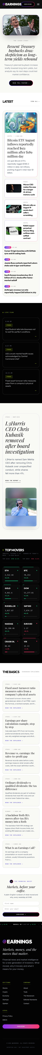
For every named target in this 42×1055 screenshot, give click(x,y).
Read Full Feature (21, 83)
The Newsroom (29, 996)
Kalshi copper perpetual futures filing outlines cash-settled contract (29, 231)
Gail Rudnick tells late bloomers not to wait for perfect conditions (20, 330)
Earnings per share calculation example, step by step (20, 724)
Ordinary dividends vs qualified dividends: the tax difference (21, 786)
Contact (26, 1003)
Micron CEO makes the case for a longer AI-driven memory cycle (29, 189)
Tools (25, 992)
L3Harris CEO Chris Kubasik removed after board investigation (19, 437)
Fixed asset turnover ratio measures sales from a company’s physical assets (20, 383)
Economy (10, 996)
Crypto (10, 992)
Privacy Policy (7, 1016)
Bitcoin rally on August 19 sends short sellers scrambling (29, 210)
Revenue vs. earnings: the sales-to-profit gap (20, 754)
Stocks (10, 988)
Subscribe (28, 4)
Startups (10, 1000)
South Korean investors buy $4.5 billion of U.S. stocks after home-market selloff (18, 278)
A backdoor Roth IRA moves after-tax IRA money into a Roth (17, 818)
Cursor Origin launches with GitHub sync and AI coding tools (20, 252)
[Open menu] (38, 4)
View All (35, 101)
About (26, 988)
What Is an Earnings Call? (20, 847)
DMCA (5, 1020)
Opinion (10, 1003)
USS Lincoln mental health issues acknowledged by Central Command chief (19, 356)
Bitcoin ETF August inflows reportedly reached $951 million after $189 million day (21, 148)
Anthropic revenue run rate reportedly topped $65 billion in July (20, 291)
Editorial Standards (30, 1000)
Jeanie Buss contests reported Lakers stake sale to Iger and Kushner (20, 264)
